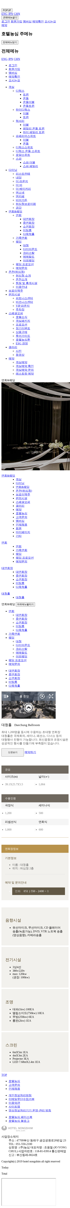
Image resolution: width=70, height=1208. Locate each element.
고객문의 (14, 1084)
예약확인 (14, 76)
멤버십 (13, 72)
